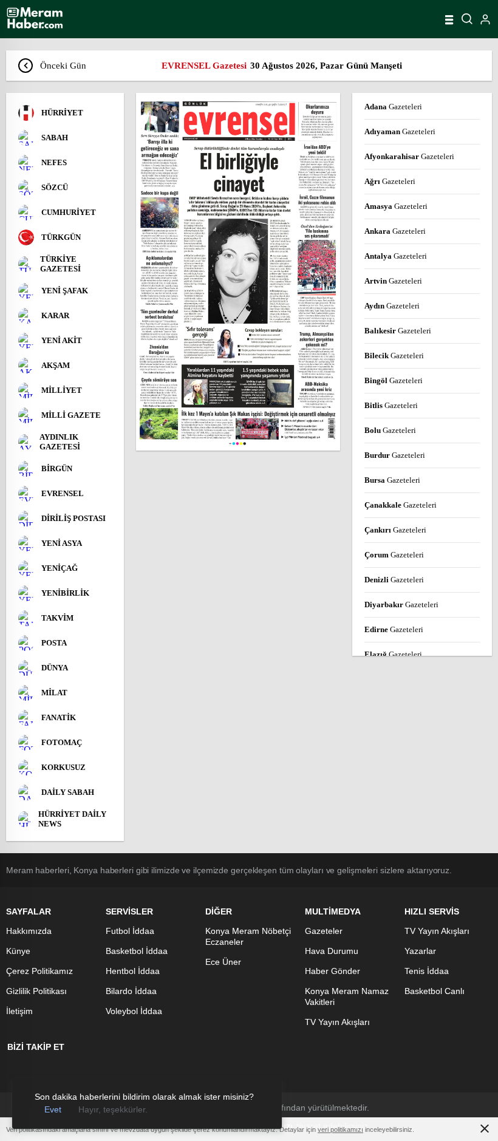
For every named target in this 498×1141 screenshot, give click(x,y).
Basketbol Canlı (434, 991)
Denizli (394, 579)
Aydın (392, 305)
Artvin (393, 280)
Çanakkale (400, 504)
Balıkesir (397, 330)
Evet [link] (52, 1109)
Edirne (393, 629)
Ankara (395, 231)
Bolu (390, 430)
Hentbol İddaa (133, 971)
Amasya (396, 206)
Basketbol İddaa (137, 951)
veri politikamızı (340, 1129)
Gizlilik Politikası (36, 991)
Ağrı (389, 181)
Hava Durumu (331, 951)
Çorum (394, 554)
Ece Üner (223, 962)
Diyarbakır (401, 604)
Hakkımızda (29, 931)
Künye (18, 951)
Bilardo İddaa (131, 991)
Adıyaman (399, 131)
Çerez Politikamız (39, 971)
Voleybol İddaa (134, 1011)
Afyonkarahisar (409, 156)
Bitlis (391, 405)
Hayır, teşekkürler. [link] (113, 1109)
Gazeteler (324, 931)
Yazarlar (420, 951)
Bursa (392, 480)
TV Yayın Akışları (337, 1022)
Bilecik (394, 355)
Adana (393, 106)
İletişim (19, 1011)
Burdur (394, 455)
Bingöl (393, 380)
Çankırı (395, 529)
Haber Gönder (332, 971)
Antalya (395, 256)
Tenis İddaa (426, 971)
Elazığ (393, 654)
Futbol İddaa (130, 931)
